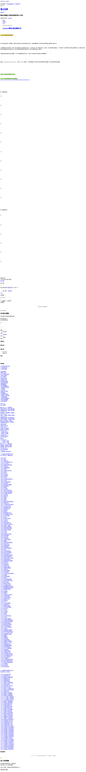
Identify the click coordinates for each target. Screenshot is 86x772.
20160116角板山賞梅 (4, 691)
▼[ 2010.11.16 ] (3, 411)
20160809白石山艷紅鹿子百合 (6, 660)
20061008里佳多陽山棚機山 (6, 484)
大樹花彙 (9, 290)
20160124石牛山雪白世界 (5, 656)
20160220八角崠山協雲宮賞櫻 (6, 659)
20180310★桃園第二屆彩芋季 (6, 720)
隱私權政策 (49, 755)
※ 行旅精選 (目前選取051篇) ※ (6, 670)
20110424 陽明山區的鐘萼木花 (12, 28)
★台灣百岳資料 (3, 378)
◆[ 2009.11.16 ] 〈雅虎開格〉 (6, 407)
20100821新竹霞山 (4, 562)
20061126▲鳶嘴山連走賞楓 (6, 493)
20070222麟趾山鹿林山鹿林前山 (7, 501)
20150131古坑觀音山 (4, 649)
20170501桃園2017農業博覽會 (6, 702)
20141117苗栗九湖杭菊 (5, 684)
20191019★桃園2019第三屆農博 (7, 740)
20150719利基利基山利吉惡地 (6, 653)
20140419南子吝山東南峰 (5, 618)
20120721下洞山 (3, 590)
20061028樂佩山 (3, 487)
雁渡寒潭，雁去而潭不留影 (6, 446)
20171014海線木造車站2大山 (6, 705)
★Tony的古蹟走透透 (4, 374)
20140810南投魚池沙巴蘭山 (6, 624)
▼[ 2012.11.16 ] (3, 416)
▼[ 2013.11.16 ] (3, 423)
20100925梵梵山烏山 (4, 563)
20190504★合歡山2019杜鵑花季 (7, 739)
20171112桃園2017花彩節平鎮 (6, 715)
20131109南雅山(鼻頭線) (5, 605)
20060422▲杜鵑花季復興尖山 (6, 479)
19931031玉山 (3, 457)
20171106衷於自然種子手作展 (6, 713)
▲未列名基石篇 (3, 401)
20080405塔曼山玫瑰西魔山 (6, 526)
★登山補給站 (3, 371)
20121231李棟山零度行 (5, 596)
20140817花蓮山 (3, 628)
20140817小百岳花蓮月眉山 (6, 627)
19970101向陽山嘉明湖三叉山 (6, 462)
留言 (11, 287)
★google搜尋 (3, 405)
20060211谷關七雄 (4, 474)
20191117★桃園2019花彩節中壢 (7, 742)
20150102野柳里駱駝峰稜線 (6, 645)
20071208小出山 (3, 517)
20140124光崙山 (3, 610)
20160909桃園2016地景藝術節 (6, 694)
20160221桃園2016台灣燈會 (6, 692)
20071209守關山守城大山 (5, 518)
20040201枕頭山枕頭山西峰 (6, 464)
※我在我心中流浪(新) (4, 395)
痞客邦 (8, 287)
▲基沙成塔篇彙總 (4, 399)
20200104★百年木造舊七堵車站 (7, 747)
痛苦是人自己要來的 (4, 429)
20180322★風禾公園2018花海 (6, 725)
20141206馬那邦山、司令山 (6, 642)
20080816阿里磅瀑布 (4, 535)
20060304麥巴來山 (4, 476)
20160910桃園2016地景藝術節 (6, 695)
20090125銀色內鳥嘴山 (5, 545)
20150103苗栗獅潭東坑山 (5, 646)
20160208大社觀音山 (4, 658)
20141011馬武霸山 (4, 638)
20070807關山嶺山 (4, 510)
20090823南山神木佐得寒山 (6, 552)
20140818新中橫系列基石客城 (6, 631)
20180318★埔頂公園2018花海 (6, 723)
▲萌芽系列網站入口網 (5, 366)
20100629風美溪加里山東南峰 (6, 560)
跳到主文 (2, 12)
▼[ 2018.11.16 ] (3, 439)
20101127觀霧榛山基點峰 (5, 567)
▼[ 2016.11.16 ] (3, 434)
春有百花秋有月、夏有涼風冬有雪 (7, 408)
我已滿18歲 (3, 769)
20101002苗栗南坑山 (4, 565)
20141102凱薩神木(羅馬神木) (6, 641)
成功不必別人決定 (4, 425)
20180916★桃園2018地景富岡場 (7, 727)
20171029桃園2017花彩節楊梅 (6, 709)
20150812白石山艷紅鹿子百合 (6, 655)
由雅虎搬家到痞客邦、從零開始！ (7, 421)
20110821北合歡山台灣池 (5, 584)
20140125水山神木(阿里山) (5, 615)
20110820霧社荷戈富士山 (5, 583)
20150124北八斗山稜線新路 (6, 648)
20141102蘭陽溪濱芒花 (5, 679)
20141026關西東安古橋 (5, 678)
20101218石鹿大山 (4, 569)
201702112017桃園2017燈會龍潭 (7, 696)
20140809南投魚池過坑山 (5, 622)
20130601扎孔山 (3, 601)
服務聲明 (54, 755)
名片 (4, 23)
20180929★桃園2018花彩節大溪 (7, 733)
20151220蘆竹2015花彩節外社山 (7, 688)
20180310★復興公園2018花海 (6, 722)
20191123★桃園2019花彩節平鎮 (7, 744)
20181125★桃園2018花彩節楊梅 (7, 734)
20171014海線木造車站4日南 (6, 708)
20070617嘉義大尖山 (4, 503)
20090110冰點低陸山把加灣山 (6, 542)
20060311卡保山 (3, 477)
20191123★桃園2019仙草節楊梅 (7, 746)
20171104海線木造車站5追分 (6, 710)
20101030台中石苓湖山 (5, 566)
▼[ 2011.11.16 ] (3, 413)
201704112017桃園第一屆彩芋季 (7, 699)
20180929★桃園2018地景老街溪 (7, 729)
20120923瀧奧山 (3, 593)
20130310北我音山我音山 (5, 597)
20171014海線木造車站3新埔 (6, 706)
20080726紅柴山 (3, 532)
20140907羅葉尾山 (4, 636)
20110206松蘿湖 (3, 574)
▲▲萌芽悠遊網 (3, 369)
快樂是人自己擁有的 (4, 428)
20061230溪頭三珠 (4, 495)
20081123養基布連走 (4, 538)
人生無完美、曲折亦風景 (5, 451)
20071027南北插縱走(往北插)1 (6, 514)
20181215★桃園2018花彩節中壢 (7, 736)
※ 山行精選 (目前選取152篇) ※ (6, 454)
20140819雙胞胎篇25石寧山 (6, 634)
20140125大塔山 (3, 614)
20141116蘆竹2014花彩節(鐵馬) (6, 682)
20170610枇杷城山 (4, 663)
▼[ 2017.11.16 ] (3, 437)
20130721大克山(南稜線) (5, 603)
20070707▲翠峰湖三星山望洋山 (7, 504)
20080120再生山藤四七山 (5, 522)
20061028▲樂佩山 (4, 488)
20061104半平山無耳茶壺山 (6, 490)
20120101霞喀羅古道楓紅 (5, 589)
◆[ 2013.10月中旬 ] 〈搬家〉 (6, 420)
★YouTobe (2, 403)
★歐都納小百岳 (3, 379)
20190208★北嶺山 (4, 665)
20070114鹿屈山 (3, 497)
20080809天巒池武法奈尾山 (6, 534)
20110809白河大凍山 (4, 581)
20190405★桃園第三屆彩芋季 (6, 737)
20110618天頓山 (3, 577)
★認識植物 (2, 392)
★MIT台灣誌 (3, 377)
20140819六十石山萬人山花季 (6, 632)
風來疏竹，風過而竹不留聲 (6, 445)
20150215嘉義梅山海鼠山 (5, 651)
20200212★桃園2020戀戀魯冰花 (7, 749)
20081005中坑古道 (4, 536)
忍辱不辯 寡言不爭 (4, 436)
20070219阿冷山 (3, 500)
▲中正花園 (2, 389)
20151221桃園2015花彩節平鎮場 (7, 689)
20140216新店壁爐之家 (5, 675)
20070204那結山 (3, 498)
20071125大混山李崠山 (5, 515)
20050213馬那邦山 (4, 466)
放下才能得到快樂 (4, 449)
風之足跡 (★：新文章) (5, 671)
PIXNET (34, 755)
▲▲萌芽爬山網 (3, 367)
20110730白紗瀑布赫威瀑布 (6, 579)
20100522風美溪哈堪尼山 (5, 559)
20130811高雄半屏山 (4, 604)
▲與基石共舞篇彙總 (4, 398)
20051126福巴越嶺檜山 (5, 467)
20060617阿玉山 (3, 480)
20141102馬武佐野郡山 (5, 639)
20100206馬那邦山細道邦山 (6, 556)
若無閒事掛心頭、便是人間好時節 (7, 410)
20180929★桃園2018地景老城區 (7, 732)
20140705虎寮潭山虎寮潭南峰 (6, 621)
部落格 (4, 21)
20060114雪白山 (3, 469)
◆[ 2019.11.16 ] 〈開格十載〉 (6, 443)
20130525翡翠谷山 (4, 600)
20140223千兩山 (3, 617)
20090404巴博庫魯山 (4, 546)
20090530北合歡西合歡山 (5, 550)
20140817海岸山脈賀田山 (5, 625)
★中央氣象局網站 (4, 381)
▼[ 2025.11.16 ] (3, 450)
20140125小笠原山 (4, 611)
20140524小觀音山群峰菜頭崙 (6, 620)
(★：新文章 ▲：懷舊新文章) (6, 455)
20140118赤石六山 (4, 608)
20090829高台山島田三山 (5, 553)
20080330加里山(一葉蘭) (5, 525)
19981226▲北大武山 (4, 463)
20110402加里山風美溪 (5, 576)
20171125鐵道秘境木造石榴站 (6, 716)
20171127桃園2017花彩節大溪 (6, 718)
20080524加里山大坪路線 (5, 529)
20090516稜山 (3, 549)
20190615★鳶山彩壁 (4, 666)
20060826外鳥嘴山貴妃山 (5, 481)
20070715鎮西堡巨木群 (5, 508)
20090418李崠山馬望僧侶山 (6, 548)
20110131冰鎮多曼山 (4, 572)
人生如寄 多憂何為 (4, 432)
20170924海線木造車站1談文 (6, 703)
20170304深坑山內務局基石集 (6, 662)
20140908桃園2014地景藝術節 (6, 677)
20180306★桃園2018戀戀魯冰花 (7, 719)
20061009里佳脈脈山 (4, 486)
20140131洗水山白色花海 (5, 674)
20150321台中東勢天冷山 (5, 652)
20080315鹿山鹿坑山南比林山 (6, 524)
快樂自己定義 (3, 424)
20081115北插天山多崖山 (5, 539)
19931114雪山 (3, 459)
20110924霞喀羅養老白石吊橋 (6, 586)
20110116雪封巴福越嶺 (5, 570)
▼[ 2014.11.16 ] (3, 426)
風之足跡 (4, 9)
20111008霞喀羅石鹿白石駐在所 (7, 587)
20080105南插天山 (4, 521)
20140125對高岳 (3, 612)
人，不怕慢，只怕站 (4, 440)
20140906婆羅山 (3, 635)
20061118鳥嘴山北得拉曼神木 (6, 491)
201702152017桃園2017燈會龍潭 (7, 698)
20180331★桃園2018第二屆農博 (7, 726)
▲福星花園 (2, 388)
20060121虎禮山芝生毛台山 (6, 470)
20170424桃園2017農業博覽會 (6, 701)
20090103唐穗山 (3, 541)
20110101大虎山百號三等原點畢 (7, 573)
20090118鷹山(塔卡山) (4, 543)
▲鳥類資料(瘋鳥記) (4, 394)
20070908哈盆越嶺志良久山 (6, 512)
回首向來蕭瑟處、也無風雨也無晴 (7, 419)
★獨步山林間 (3, 372)
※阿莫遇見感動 (3, 396)
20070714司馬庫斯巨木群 (5, 507)
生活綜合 (10, 18)
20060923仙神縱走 (4, 483)
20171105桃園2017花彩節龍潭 (6, 712)
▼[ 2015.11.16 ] (3, 430)
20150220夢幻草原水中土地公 (6, 685)
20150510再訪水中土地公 (5, 687)
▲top (1, 292)
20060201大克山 (3, 473)
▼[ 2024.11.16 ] (3, 447)
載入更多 (2, 295)
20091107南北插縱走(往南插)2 (6, 555)
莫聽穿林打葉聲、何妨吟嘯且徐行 (7, 417)
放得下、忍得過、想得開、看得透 (7, 415)
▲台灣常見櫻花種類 (4, 387)
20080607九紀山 (3, 531)
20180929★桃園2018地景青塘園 (7, 730)
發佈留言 (2, 302)
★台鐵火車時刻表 (4, 382)
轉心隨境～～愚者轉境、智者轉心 (7, 412)
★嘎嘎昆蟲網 (3, 384)
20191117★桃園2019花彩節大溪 (7, 743)
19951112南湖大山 (4, 460)
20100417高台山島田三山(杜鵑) (6, 557)
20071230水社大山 (4, 519)
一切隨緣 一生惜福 (4, 433)
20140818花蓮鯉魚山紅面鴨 (6, 629)
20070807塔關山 (3, 511)
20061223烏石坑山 (4, 494)
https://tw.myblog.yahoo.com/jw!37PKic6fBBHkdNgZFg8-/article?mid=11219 (15, 79)
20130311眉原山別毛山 (5, 598)
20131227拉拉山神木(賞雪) (5, 607)
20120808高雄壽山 (4, 591)
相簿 (4, 20)
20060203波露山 (3, 471)
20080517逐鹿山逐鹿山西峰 (6, 528)
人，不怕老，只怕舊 (4, 442)
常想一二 (2, 438)
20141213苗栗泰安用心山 (5, 644)
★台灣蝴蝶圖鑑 (3, 385)
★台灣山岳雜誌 (3, 375)
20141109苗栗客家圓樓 (5, 681)
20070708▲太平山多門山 (5, 505)
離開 (6, 769)
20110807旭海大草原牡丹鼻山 (6, 580)
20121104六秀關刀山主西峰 (6, 594)
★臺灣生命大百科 (4, 391)
